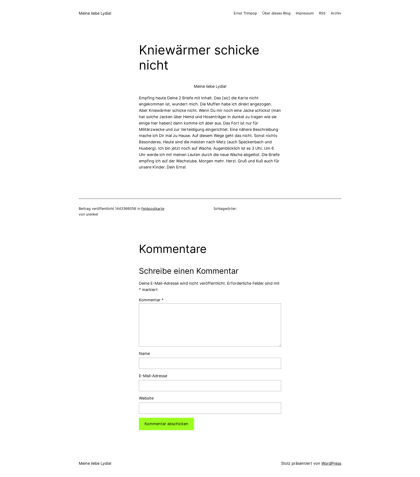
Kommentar (151, 300)
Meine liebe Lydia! (95, 13)
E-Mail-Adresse (153, 376)
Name (144, 353)
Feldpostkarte (152, 208)
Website (146, 398)
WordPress (331, 463)
